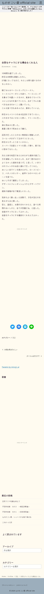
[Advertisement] (22, 36)
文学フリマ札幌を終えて (11, 501)
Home (4, 576)
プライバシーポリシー (8, 585)
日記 (14, 338)
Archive (11, 576)
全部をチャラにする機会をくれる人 (32, 576)
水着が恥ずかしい (10, 350)
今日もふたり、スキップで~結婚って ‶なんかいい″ (26, 10)
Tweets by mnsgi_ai (10, 367)
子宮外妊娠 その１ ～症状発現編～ (16, 512)
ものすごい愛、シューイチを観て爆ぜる (16, 517)
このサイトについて (22, 585)
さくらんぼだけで (33, 356)
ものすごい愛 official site (19, 2)
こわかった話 (7, 522)
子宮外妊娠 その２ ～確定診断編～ (16, 506)
